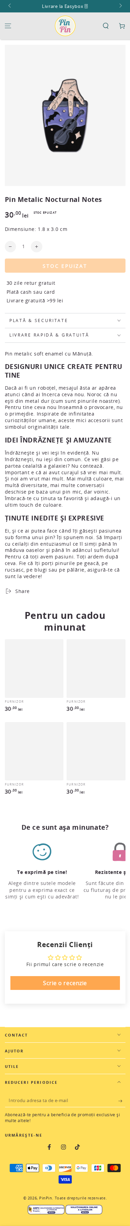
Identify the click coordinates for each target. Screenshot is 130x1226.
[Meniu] (8, 26)
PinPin (45, 1197)
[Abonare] (121, 1101)
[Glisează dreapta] (120, 6)
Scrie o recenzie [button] (65, 983)
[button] (105, 26)
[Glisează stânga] (10, 6)
